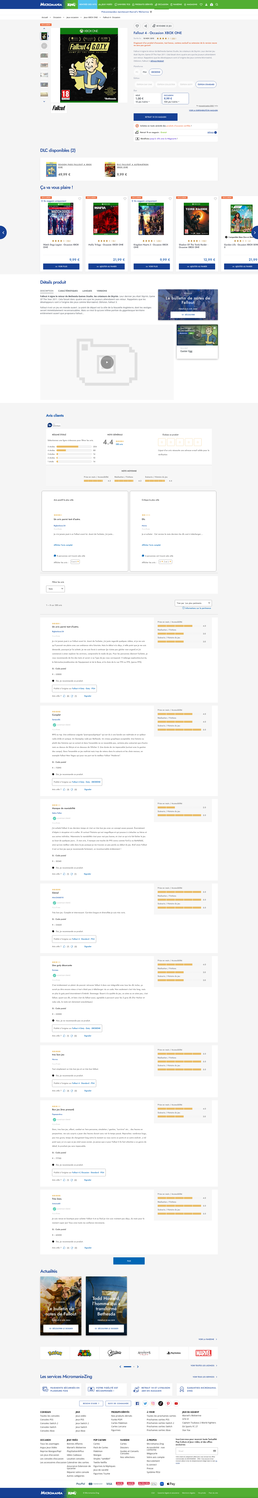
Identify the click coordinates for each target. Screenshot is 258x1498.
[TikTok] (161, 1403)
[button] (87, 4)
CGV (153, 1493)
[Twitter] (145, 1403)
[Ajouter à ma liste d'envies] (80, 199)
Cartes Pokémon (119, 1423)
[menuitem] (87, 4)
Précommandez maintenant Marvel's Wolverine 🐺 (127, 11)
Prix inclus (207, 106)
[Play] (107, 362)
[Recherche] (217, 4)
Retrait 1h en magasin (155, 117)
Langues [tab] (87, 290)
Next (254, 232)
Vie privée (202, 1493)
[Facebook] (137, 1403)
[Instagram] (153, 1403)
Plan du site (213, 1493)
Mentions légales (188, 1493)
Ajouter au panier (108, 266)
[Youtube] (176, 1403)
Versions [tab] (102, 290)
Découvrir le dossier (62, 1328)
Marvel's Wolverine (191, 1415)
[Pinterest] (168, 1403)
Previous (3, 232)
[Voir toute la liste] (201, 4)
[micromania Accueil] (57, 4)
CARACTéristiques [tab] (68, 290)
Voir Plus (62, 266)
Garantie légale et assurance (168, 1493)
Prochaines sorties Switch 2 (160, 1423)
